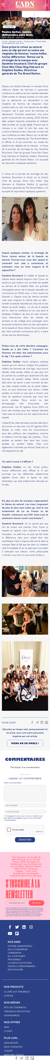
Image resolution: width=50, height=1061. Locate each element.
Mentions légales (14, 1055)
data (6, 1027)
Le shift (8, 1031)
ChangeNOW (14, 953)
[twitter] (22, 1059)
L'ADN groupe (11, 1043)
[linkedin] (27, 1059)
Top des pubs (9, 27)
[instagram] (31, 928)
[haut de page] (45, 1058)
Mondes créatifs (16, 41)
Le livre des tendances (17, 991)
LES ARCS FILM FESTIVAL (20, 963)
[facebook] (16, 1059)
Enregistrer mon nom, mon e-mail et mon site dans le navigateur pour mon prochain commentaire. (23, 818)
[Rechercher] (46, 5)
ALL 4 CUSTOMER (16, 956)
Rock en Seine (15, 969)
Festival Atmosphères (20, 946)
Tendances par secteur (17, 1011)
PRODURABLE (14, 959)
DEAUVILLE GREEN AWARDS (21, 966)
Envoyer (25, 839)
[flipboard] (32, 1059)
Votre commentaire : (13, 782)
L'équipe (8, 1051)
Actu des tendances (15, 1007)
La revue (8, 995)
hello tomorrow (18, 949)
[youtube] (10, 934)
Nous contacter (13, 1047)
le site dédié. (26, 124)
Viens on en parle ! (25, 743)
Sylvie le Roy (9, 37)
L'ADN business (12, 1015)
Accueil (4, 41)
